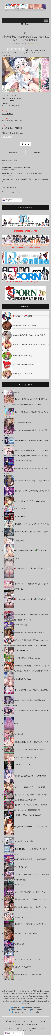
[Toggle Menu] (46, 21)
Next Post (37, 152)
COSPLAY (16, 1008)
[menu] (25, 345)
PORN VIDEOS (36, 1010)
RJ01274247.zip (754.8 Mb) (12, 121)
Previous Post (13, 152)
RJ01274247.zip (7, 113)
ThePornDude (33, 1012)
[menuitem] (25, 313)
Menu (26, 24)
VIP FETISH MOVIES (32, 1008)
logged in (14, 192)
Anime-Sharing (26, 1030)
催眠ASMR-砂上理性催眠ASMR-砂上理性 (16, 167)
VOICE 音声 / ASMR (25, 33)
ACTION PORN (19, 1012)
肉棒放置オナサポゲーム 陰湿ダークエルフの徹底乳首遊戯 (22, 173)
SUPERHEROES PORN (18, 1010)
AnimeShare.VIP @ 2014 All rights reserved (25, 1028)
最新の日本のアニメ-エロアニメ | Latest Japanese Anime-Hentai (25, 1023)
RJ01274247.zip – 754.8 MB (12, 128)
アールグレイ (6, 136)
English (8, 200)
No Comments (33, 43)
